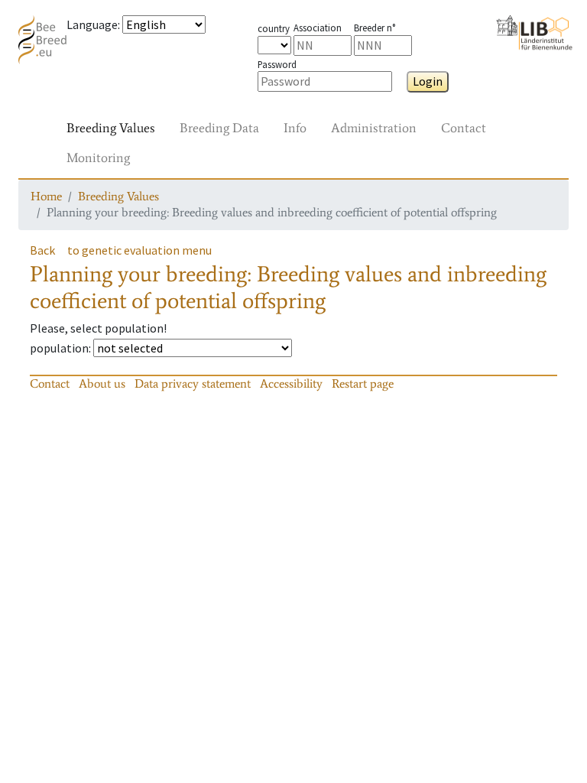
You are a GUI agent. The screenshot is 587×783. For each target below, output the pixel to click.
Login (428, 81)
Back (42, 250)
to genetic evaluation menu (139, 250)
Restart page (363, 383)
